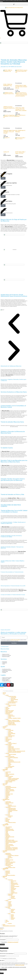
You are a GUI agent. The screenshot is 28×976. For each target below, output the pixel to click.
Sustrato (7, 797)
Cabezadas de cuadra (9, 840)
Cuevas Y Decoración (9, 789)
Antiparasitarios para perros (9, 925)
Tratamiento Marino (12, 809)
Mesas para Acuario (12, 806)
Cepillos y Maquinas (12, 724)
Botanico (7, 820)
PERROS (4, 726)
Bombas (12, 887)
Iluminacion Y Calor (9, 793)
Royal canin (13, 698)
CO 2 (9, 813)
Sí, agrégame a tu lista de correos (8, 958)
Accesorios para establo (10, 849)
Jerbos (9, 902)
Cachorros (13, 909)
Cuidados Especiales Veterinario (14, 752)
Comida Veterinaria (12, 702)
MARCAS (5, 876)
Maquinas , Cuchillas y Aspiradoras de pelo (16, 751)
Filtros (6, 818)
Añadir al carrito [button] (7, 111)
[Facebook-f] (5, 685)
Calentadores (13, 888)
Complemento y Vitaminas (13, 855)
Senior (12, 911)
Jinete (6, 832)
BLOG (4, 924)
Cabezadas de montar (9, 836)
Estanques (10, 895)
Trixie (6, 920)
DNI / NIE (2, 960)
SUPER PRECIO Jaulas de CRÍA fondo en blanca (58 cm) (21, 87)
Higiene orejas (11, 747)
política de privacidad (15, 639)
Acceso (2, 944)
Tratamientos (8, 788)
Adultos (12, 910)
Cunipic (6, 900)
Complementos (8, 854)
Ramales (7, 834)
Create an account (4, 948)
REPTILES (5, 784)
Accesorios (7, 713)
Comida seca (10, 730)
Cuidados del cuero (9, 829)
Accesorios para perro (9, 756)
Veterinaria (13, 912)
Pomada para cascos (9, 845)
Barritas (9, 856)
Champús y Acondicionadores (14, 721)
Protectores (7, 835)
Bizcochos (10, 857)
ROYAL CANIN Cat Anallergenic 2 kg (7, 85)
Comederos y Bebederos (13, 757)
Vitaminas (7, 708)
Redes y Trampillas (9, 711)
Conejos (9, 901)
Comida (6, 695)
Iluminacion (7, 819)
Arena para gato (11, 722)
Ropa (9, 758)
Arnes (9, 763)
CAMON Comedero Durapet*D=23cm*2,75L (9, 107)
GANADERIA (5, 868)
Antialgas (10, 811)
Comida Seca (13, 697)
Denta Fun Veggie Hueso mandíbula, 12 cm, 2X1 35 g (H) (9, 132)
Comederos (7, 794)
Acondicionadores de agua (10, 787)
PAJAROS (5, 851)
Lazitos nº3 (6, 152)
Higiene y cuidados (9, 776)
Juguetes (7, 703)
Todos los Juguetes (12, 705)
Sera (6, 878)
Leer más (17, 91)
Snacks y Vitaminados (9, 774)
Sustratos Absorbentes (12, 779)
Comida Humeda (8, 736)
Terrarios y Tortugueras (9, 790)
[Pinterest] (8, 685)
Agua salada (10, 893)
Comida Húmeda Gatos (12, 701)
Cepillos (7, 843)
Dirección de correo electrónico (7, 953)
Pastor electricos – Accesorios (11, 848)
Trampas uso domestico (10, 875)
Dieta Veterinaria (11, 735)
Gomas (6, 838)
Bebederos (7, 871)
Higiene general (8, 744)
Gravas (12, 890)
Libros (6, 725)
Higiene (6, 719)
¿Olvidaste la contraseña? (12, 942)
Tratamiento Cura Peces (12, 810)
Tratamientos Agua (12, 808)
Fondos (9, 816)
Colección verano (8, 767)
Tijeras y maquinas (9, 844)
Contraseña (3, 939)
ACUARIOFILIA (6, 799)
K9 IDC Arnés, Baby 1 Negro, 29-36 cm (20, 152)
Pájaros (9, 903)
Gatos (9, 913)
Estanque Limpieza (12, 822)
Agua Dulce (10, 879)
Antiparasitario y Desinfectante (11, 841)
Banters (12, 700)
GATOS (4, 693)
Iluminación (13, 889)
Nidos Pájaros (8, 864)
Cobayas (10, 905)
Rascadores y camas (9, 710)
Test (9, 812)
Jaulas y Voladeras (9, 863)
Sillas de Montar (8, 826)
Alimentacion (8, 853)
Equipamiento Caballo (9, 830)
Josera (9, 731)
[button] (14, 4)
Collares (9, 764)
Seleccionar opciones (8, 89)
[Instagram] (12, 685)
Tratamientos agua (14, 884)
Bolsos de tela (11, 760)
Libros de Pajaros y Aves (10, 867)
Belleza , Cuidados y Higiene (13, 720)
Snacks (6, 709)
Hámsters (10, 904)
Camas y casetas (8, 781)
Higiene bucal (11, 746)
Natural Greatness (14, 699)
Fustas (6, 831)
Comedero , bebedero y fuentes (14, 718)
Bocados (7, 837)
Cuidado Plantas (14, 892)
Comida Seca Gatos (12, 696)
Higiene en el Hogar (9, 859)
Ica (6, 922)
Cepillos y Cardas (11, 749)
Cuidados (7, 858)
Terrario (9, 899)
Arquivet (7, 921)
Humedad (7, 792)
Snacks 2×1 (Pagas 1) (12, 743)
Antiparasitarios (8, 712)
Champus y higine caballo (10, 842)
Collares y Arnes (11, 715)
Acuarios (7, 803)
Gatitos (12, 914)
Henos (6, 772)
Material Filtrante (14, 883)
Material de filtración (9, 802)
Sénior (12, 916)
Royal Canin (10, 732)
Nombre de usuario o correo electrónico (9, 936)
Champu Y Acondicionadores (14, 748)
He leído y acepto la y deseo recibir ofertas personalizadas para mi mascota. (13, 640)
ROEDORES (5, 769)
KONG (9, 706)
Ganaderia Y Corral (9, 865)
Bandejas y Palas (11, 723)
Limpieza (12, 891)
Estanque (7, 821)
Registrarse (3, 969)
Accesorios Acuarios (15, 886)
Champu (9, 777)
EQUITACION (5, 824)
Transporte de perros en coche (14, 761)
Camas (6, 707)
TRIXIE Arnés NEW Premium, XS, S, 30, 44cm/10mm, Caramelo (20, 109)
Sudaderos (7, 828)
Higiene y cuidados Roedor (13, 778)
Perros (9, 908)
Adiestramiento (11, 766)
